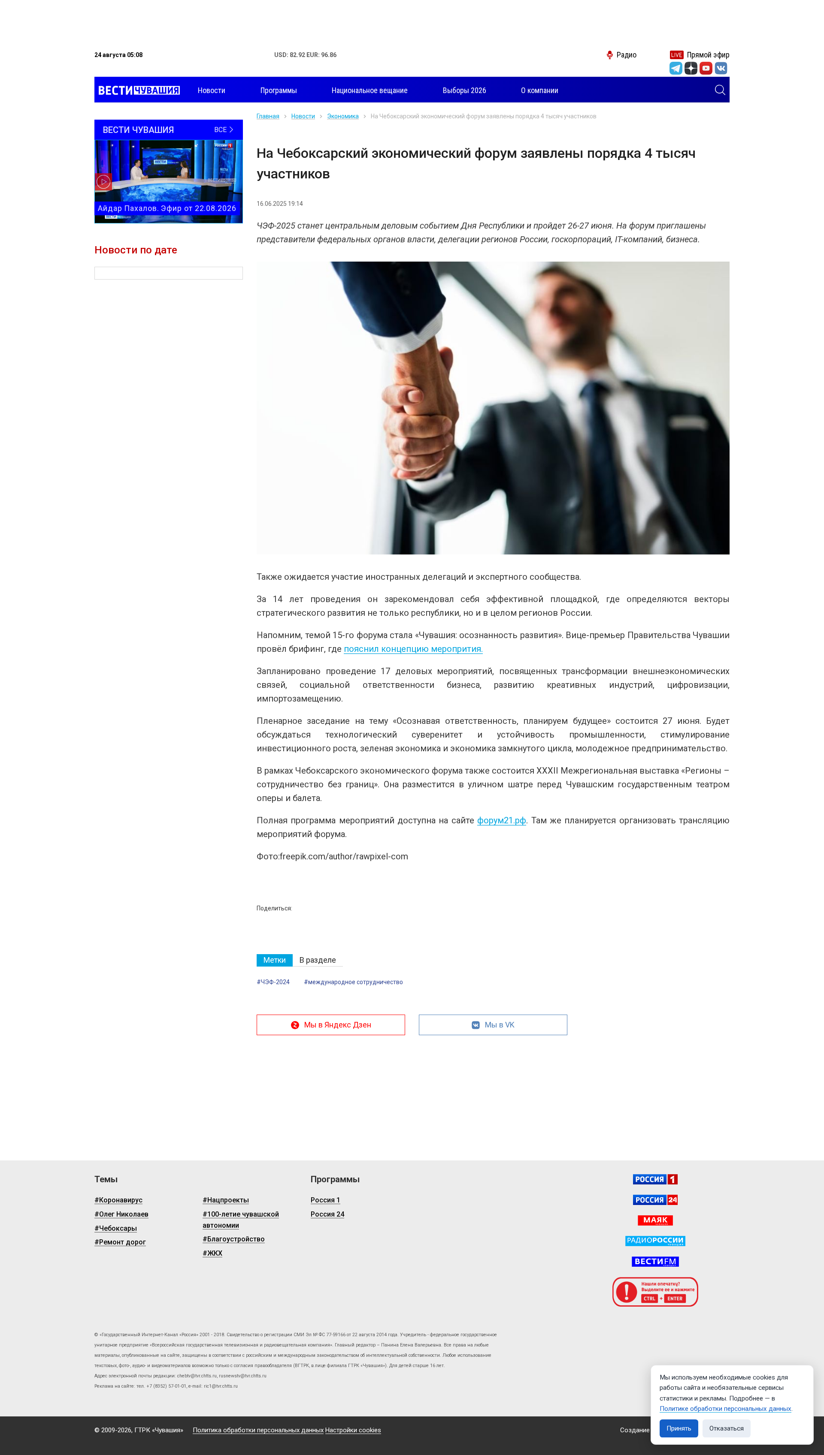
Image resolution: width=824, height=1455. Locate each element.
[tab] (275, 960)
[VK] (721, 68)
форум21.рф (501, 820)
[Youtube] (706, 68)
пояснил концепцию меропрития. (413, 649)
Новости (303, 116)
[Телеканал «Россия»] (655, 1179)
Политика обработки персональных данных (258, 1430)
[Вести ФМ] (655, 1261)
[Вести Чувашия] (137, 90)
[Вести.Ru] (655, 1200)
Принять (678, 1428)
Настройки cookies (353, 1430)
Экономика (343, 116)
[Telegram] (676, 68)
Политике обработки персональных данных (725, 1409)
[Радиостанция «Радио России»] (655, 1241)
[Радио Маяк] (655, 1220)
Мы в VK (500, 1024)
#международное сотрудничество (353, 982)
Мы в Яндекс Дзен (337, 1024)
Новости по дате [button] (135, 250)
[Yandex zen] (691, 68)
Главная (268, 116)
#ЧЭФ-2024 (273, 982)
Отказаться (726, 1428)
